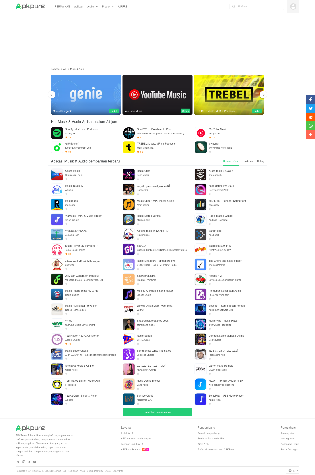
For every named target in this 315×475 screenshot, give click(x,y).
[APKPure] (30, 6)
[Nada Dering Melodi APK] (129, 384)
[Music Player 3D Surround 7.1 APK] (57, 249)
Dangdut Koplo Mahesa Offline (226, 335)
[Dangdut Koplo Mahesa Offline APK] (201, 339)
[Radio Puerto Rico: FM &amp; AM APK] (57, 294)
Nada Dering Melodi (148, 380)
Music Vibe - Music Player (223, 320)
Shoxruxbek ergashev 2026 (153, 320)
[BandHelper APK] (201, 234)
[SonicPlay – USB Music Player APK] (201, 399)
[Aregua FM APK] (201, 279)
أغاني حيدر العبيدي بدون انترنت (153, 186)
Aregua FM (215, 275)
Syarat (108, 470)
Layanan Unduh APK (132, 444)
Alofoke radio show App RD (152, 230)
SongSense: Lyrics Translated (154, 350)
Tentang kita (287, 433)
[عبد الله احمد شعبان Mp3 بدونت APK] (57, 264)
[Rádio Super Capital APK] (57, 354)
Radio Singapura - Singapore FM (156, 260)
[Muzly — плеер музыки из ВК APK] (201, 384)
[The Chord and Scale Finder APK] (201, 264)
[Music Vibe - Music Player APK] (201, 324)
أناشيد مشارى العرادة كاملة (223, 350)
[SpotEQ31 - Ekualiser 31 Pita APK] (129, 133)
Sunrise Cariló (145, 395)
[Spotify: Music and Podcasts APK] (57, 133)
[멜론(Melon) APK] (57, 147)
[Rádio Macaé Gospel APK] (201, 219)
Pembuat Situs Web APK (211, 438)
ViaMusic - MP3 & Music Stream (83, 215)
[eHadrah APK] (201, 147)
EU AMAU (118, 470)
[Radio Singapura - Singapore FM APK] (129, 264)
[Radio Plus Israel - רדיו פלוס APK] (57, 309)
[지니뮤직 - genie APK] (86, 95)
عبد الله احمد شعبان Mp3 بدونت (82, 260)
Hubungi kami (288, 438)
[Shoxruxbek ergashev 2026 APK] (129, 324)
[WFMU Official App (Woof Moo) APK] (129, 309)
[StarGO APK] (129, 249)
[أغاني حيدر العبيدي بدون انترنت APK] (129, 189)
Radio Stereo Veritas (149, 215)
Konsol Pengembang (208, 433)
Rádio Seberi (144, 335)
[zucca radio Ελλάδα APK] (201, 175)
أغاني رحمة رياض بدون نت (151, 365)
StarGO (141, 245)
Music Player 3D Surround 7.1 (82, 245)
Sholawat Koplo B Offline (79, 365)
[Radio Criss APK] (129, 175)
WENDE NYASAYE (76, 230)
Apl (65, 68)
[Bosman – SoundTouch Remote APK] (201, 309)
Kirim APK (203, 444)
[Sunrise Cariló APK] (129, 399)
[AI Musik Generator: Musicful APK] (57, 279)
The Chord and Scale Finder (225, 260)
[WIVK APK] (57, 324)
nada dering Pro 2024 (221, 186)
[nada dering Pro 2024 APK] (201, 189)
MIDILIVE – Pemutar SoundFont (227, 201)
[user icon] (293, 6)
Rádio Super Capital (76, 350)
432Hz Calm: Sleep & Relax (81, 395)
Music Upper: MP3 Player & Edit (155, 201)
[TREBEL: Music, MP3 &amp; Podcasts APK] (229, 95)
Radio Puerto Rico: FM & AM (81, 290)
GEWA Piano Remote (221, 365)
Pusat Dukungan (289, 449)
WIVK (68, 320)
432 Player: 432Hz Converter (82, 335)
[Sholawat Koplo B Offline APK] (57, 369)
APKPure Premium (131, 449)
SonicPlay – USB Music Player (226, 395)
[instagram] (23, 462)
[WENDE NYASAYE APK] (57, 234)
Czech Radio (72, 171)
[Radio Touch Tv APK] (57, 189)
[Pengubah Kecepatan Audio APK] (201, 294)
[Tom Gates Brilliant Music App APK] (57, 384)
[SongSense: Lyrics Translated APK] (129, 354)
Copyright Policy (95, 470)
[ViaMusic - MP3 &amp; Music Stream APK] (57, 219)
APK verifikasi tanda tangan (136, 438)
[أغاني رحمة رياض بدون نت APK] (129, 369)
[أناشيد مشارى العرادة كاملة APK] (201, 354)
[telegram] (18, 462)
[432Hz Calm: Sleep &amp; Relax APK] (57, 399)
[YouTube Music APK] (157, 95)
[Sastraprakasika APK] (129, 279)
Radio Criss (143, 171)
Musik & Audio (77, 68)
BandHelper (215, 230)
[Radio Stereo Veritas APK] (129, 219)
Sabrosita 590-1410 (220, 245)
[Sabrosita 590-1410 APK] (201, 249)
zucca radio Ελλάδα (221, 171)
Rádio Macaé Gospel (221, 215)
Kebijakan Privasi (76, 470)
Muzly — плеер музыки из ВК (226, 380)
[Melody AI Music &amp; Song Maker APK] (129, 294)
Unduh (114, 110)
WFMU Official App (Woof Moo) (155, 305)
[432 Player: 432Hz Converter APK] (57, 339)
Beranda (55, 68)
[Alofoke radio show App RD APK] (129, 234)
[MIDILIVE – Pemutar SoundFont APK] (201, 204)
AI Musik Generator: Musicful (82, 275)
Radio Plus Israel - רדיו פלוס (81, 305)
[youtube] (35, 462)
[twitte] (29, 462)
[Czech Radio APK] (57, 175)
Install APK (127, 433)
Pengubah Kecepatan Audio (225, 290)
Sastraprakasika (146, 275)
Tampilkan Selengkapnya (157, 412)
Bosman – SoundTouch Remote (227, 305)
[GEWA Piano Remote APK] (201, 369)
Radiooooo (71, 201)
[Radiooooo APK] (57, 204)
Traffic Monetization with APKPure (216, 449)
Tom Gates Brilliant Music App (82, 380)
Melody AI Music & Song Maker (155, 290)
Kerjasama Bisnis (290, 444)
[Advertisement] (157, 38)
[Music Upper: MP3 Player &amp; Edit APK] (129, 204)
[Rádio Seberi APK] (129, 339)
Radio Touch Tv (74, 186)
